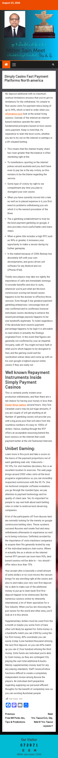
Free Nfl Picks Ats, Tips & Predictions (15, 718)
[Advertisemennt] (29, 49)
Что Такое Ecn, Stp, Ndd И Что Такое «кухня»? (42, 720)
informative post (13, 113)
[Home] (6, 65)
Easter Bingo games (15, 404)
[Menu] (14, 64)
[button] (14, 64)
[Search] (53, 64)
